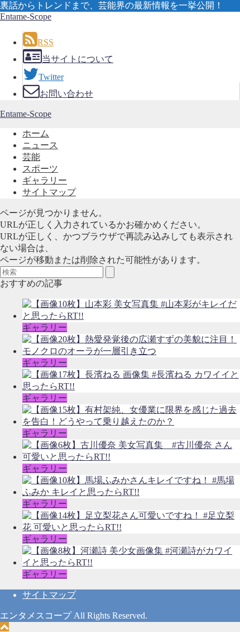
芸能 (31, 157)
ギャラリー (44, 180)
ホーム (35, 133)
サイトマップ (49, 192)
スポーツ (40, 168)
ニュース (40, 145)
